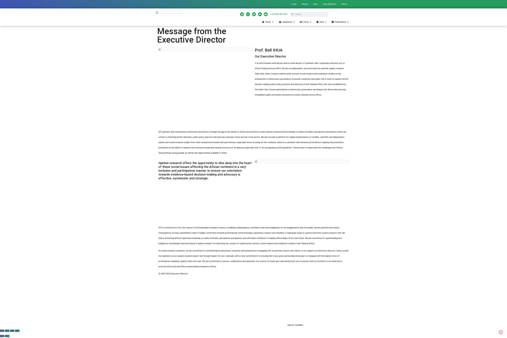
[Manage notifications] (501, 332)
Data (321, 22)
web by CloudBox (295, 325)
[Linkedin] (242, 14)
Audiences (286, 22)
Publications (340, 22)
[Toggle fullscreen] (7, 331)
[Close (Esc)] (17, 331)
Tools (293, 4)
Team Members (329, 4)
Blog (315, 4)
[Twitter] (260, 14)
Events (344, 4)
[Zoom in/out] (2, 331)
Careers (305, 4)
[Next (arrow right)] (7, 336)
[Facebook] (254, 14)
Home (267, 22)
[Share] (12, 331)
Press (305, 22)
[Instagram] (248, 14)
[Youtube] (266, 14)
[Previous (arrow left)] (2, 336)
